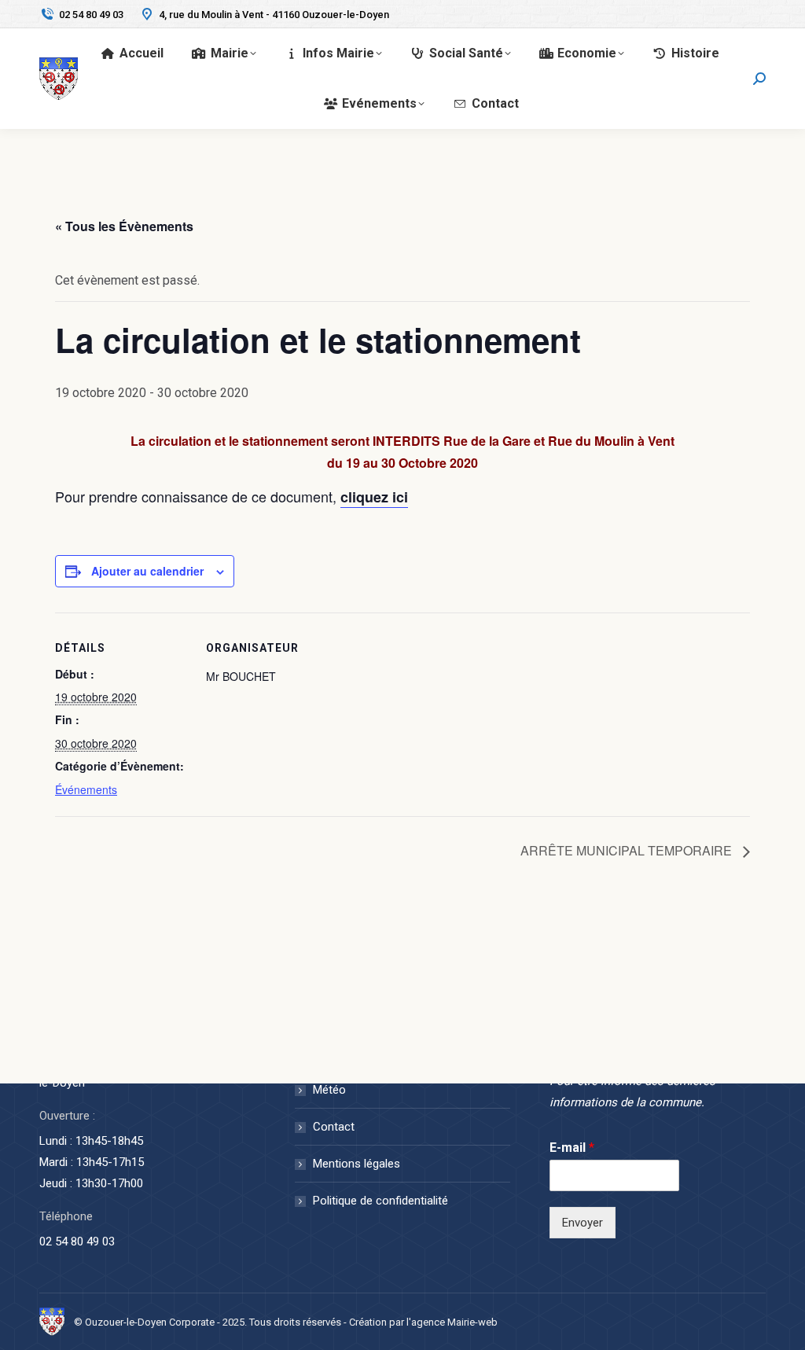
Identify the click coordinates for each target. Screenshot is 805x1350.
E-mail (572, 1147)
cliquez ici (374, 497)
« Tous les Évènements (124, 226)
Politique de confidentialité (380, 1201)
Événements (86, 789)
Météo (329, 1090)
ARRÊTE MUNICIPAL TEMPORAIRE (627, 850)
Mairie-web (472, 1322)
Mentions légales (356, 1164)
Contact (334, 1127)
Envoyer (582, 1223)
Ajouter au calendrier (147, 571)
